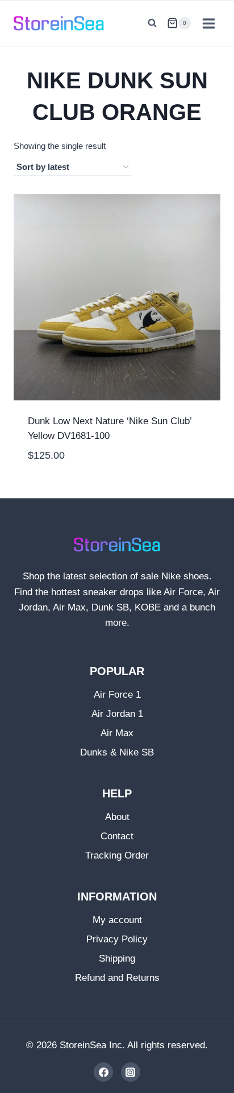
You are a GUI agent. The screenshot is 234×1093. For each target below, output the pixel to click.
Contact (117, 836)
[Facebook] (103, 1072)
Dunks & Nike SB (117, 752)
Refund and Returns (117, 977)
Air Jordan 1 (117, 713)
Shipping (117, 958)
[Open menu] (208, 23)
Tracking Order (117, 855)
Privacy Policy (117, 939)
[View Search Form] (152, 23)
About (117, 817)
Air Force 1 (117, 694)
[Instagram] (130, 1072)
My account (117, 920)
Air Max (117, 733)
